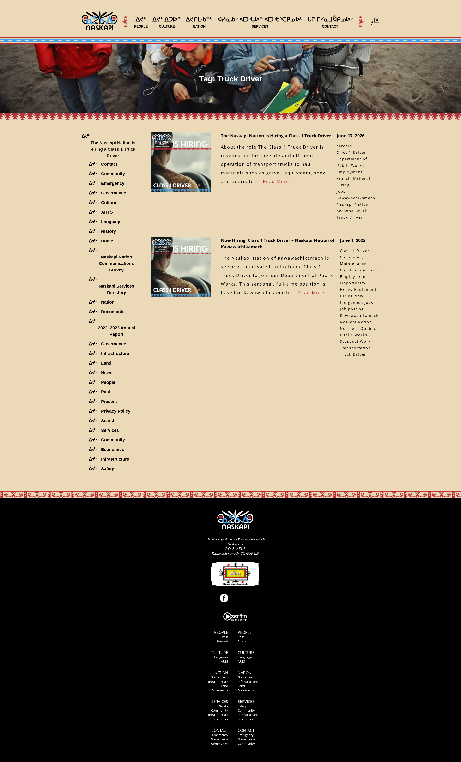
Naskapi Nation (353, 204)
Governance (219, 677)
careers (344, 146)
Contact (219, 730)
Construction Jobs (358, 270)
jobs (341, 191)
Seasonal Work (352, 210)
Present (222, 641)
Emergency (220, 735)
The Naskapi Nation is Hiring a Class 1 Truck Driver (276, 135)
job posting (352, 308)
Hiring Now (352, 296)
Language (221, 657)
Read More (276, 181)
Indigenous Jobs (356, 302)
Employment (350, 171)
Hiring (343, 184)
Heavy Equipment (358, 289)
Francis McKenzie (355, 178)
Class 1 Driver (351, 152)
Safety (223, 706)
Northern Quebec (358, 328)
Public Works (353, 334)
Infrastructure (218, 681)
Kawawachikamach (356, 197)
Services (219, 701)
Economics (220, 719)
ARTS (224, 661)
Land (224, 686)
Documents (220, 690)
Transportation (355, 347)
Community (219, 710)
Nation (221, 672)
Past (225, 637)
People (221, 632)
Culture (219, 652)
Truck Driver (350, 217)
